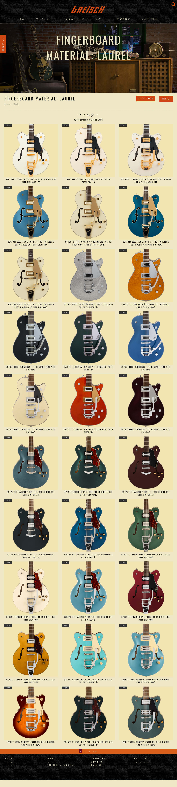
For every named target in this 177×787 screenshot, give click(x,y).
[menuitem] (166, 98)
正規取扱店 (123, 19)
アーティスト (44, 19)
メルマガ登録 (149, 19)
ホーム (7, 104)
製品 (22, 19)
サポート (100, 19)
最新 (164, 98)
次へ (95, 751)
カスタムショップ (73, 19)
